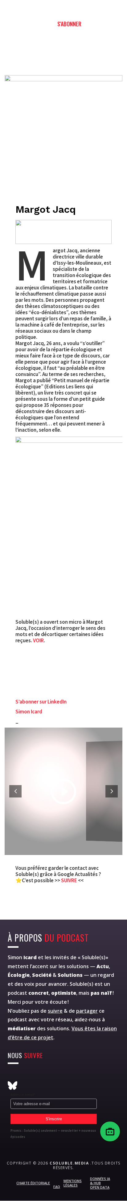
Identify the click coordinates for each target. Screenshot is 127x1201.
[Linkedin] (73, 1076)
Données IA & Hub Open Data (100, 1183)
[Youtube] (42, 1076)
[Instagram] (12, 1076)
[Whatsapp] (58, 1076)
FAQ (56, 1186)
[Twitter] (27, 1076)
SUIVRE (69, 880)
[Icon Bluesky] (12, 1085)
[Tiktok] (88, 1076)
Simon (22, 957)
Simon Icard (28, 711)
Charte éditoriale (33, 1183)
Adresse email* (22, 1094)
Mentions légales (72, 1182)
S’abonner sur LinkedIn (41, 701)
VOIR (38, 640)
